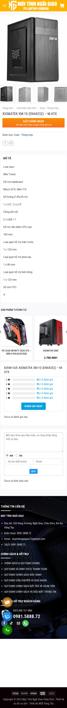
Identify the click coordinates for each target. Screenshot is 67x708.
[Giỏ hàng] (62, 5)
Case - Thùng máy (49, 108)
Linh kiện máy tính (26, 108)
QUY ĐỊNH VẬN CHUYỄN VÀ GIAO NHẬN (25, 580)
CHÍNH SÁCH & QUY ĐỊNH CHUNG (22, 563)
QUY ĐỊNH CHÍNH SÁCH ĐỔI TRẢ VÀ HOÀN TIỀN (29, 586)
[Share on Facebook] (5, 143)
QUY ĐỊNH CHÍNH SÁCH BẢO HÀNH (22, 574)
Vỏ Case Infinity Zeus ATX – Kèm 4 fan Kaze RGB (16, 352)
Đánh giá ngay (33, 406)
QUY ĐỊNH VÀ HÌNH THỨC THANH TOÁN (25, 569)
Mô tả (7, 158)
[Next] (62, 49)
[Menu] (4, 6)
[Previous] (5, 49)
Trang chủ (7, 108)
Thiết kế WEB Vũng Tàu (41, 703)
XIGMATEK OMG (50, 350)
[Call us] (25, 623)
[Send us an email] (18, 623)
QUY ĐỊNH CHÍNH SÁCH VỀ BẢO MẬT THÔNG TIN (30, 591)
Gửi (33, 471)
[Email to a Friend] (11, 143)
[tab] (33, 158)
